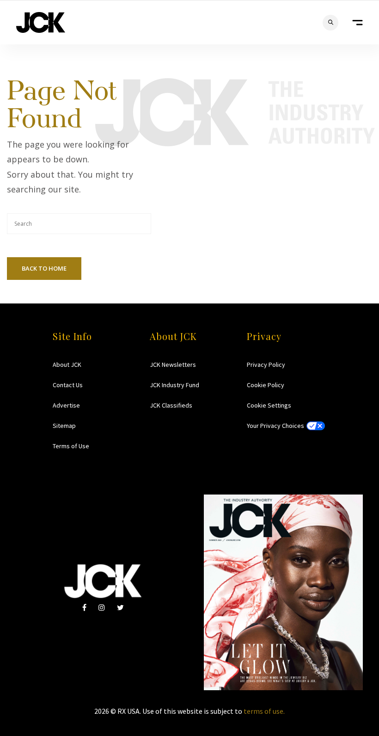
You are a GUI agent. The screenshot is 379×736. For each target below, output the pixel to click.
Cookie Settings (269, 405)
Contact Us (68, 385)
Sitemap (64, 425)
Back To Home (44, 268)
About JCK (67, 364)
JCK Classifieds (171, 405)
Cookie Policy (265, 385)
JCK (40, 22)
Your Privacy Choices (275, 425)
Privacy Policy (266, 364)
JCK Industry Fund (174, 385)
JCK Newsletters (173, 364)
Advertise (66, 405)
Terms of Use (71, 446)
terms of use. (264, 711)
